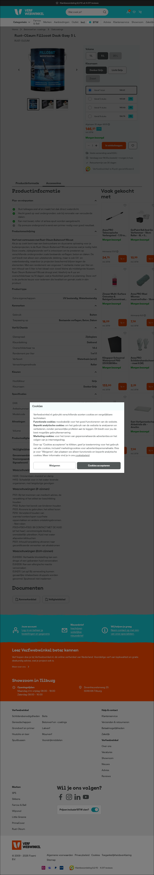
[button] (99, 465)
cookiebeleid (82, 455)
